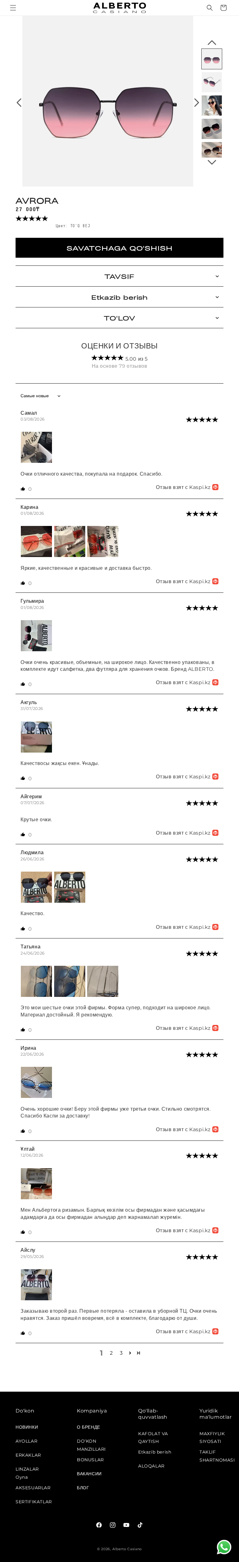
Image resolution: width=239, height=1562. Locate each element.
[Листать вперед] (196, 102)
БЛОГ (83, 1488)
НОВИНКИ (27, 1427)
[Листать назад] (19, 102)
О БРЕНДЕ (88, 1427)
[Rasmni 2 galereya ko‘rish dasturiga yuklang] (212, 82)
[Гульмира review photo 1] (36, 649)
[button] (13, 8)
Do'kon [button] (25, 1411)
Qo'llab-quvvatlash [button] (152, 1414)
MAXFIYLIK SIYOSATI (212, 1436)
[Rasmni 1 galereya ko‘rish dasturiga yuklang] (212, 59)
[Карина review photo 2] (70, 555)
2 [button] (111, 1353)
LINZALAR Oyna (27, 1471)
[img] (202, 420)
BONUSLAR (90, 1460)
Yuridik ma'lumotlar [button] (215, 1414)
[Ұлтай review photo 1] (36, 1197)
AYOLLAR (26, 1441)
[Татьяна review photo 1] (37, 995)
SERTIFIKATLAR (34, 1501)
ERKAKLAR (28, 1455)
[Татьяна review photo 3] (103, 995)
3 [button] (121, 1353)
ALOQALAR (151, 1466)
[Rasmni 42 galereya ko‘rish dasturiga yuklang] (212, 129)
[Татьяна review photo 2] (70, 995)
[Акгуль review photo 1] (36, 751)
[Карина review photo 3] (103, 555)
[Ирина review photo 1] (36, 1096)
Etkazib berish (154, 1452)
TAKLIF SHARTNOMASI (217, 1454)
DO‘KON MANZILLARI (91, 1443)
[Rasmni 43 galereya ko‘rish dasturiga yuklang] (212, 152)
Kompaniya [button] (92, 1411)
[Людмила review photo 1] (37, 901)
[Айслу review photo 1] (36, 1298)
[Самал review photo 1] (36, 461)
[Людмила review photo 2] (70, 901)
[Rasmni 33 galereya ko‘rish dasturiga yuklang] (212, 105)
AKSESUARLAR (33, 1488)
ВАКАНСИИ (89, 1474)
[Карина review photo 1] (37, 555)
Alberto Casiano (127, 1549)
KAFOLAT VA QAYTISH (153, 1436)
